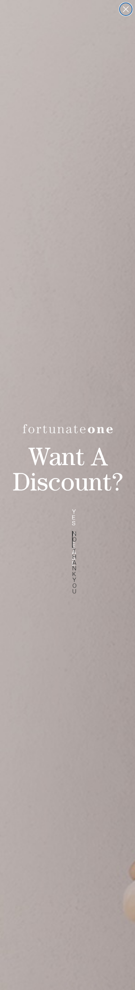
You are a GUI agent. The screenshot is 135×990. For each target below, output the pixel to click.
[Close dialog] (126, 9)
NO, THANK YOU (72, 539)
